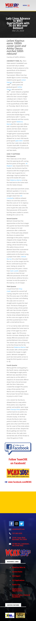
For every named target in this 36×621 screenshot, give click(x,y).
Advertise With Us (18, 567)
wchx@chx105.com (18, 529)
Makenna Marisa (16, 180)
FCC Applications (18, 580)
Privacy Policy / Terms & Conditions (21, 596)
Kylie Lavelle (14, 271)
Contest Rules (17, 571)
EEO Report (16, 576)
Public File (16, 584)
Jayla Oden (19, 141)
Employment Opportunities (17, 590)
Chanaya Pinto (15, 409)
